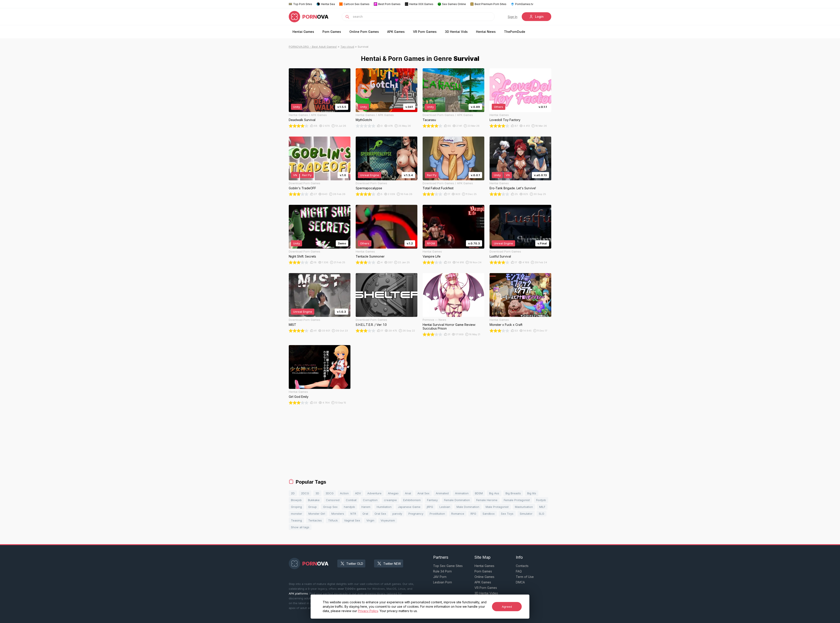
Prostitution (437, 513)
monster (296, 513)
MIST (292, 324)
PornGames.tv (524, 4)
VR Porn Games (425, 31)
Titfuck (333, 520)
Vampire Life (432, 256)
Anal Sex (423, 493)
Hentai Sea (328, 4)
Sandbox (489, 513)
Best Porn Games (389, 4)
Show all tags (300, 527)
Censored (333, 500)
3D (317, 493)
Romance (457, 513)
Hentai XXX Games (421, 4)
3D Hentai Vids (456, 31)
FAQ (519, 571)
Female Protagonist (517, 500)
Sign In (512, 17)
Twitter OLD (354, 563)
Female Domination (457, 500)
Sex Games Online (454, 4)
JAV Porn (439, 577)
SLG (541, 513)
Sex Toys (507, 513)
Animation (462, 493)
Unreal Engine (369, 175)
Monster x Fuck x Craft (506, 324)
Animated (442, 493)
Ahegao (393, 493)
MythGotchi (364, 120)
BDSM (479, 493)
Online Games (484, 577)
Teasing (296, 520)
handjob (349, 507)
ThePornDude (514, 31)
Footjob (541, 500)
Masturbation (524, 507)
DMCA (520, 582)
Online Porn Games (364, 31)
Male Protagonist (497, 507)
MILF (542, 507)
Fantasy (432, 500)
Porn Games (331, 31)
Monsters (337, 513)
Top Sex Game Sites (448, 566)
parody (397, 513)
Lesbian (444, 507)
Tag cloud (347, 46)
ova (315, 17)
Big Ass (494, 493)
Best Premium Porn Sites (490, 4)
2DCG (305, 493)
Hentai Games (303, 31)
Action (344, 493)
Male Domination (468, 507)
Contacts (522, 566)
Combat (351, 500)
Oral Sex (380, 513)
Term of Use (525, 577)
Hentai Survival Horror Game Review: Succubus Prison (449, 326)
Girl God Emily (298, 396)
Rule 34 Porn (442, 571)
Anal (408, 493)
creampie (390, 500)
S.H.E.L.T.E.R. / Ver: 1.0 (371, 324)
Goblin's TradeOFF (302, 188)
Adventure (374, 493)
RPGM (431, 243)
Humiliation (384, 507)
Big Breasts (513, 493)
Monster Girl (316, 513)
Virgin (370, 520)
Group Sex (330, 507)
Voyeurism (388, 520)
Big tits (531, 493)
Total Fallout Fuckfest (438, 188)
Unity (296, 107)
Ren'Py (307, 175)
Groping (296, 507)
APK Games (396, 31)
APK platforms (298, 593)
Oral (365, 513)
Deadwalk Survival (302, 120)
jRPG (430, 507)
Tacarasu (429, 120)
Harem (365, 507)
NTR (353, 513)
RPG (473, 513)
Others (498, 107)
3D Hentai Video (486, 593)
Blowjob (296, 500)
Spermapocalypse (369, 188)
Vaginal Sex (352, 520)
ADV (358, 493)
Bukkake (314, 500)
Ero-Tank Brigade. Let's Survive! (513, 188)
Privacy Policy (368, 611)
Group (312, 507)
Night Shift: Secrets (302, 256)
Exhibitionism (412, 500)
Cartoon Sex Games (356, 4)
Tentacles (315, 520)
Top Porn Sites (302, 4)
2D (293, 493)
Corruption (370, 500)
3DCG (330, 493)
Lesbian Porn (442, 582)
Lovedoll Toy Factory (505, 120)
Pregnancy (415, 513)
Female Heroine (486, 500)
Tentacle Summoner (370, 256)
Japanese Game (409, 507)
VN (295, 175)
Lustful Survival (500, 256)
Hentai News (486, 31)
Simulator (526, 513)
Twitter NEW (392, 563)
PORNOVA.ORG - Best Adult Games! (313, 46)
